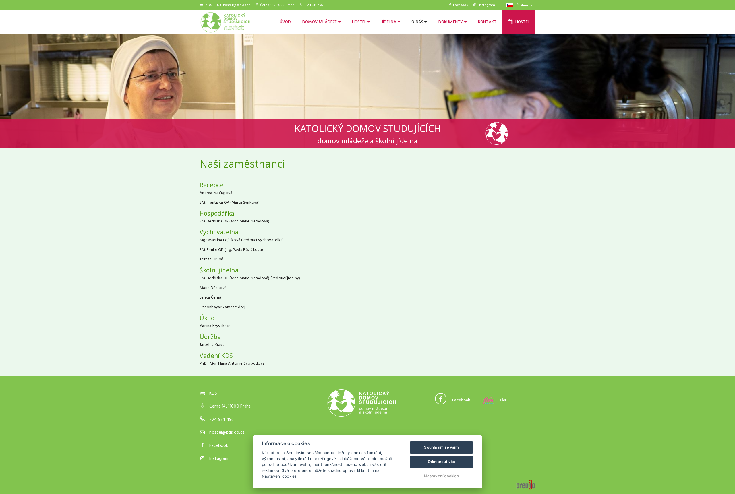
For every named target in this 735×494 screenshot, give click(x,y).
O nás (417, 22)
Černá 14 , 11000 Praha (277, 5)
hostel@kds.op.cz (236, 5)
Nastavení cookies (441, 476)
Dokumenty (451, 22)
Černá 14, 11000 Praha (230, 406)
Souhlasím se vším (441, 447)
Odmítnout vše (441, 461)
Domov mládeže (320, 22)
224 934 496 (314, 5)
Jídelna (390, 22)
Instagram (486, 5)
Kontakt (487, 22)
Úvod (285, 22)
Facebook (460, 5)
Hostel (360, 22)
